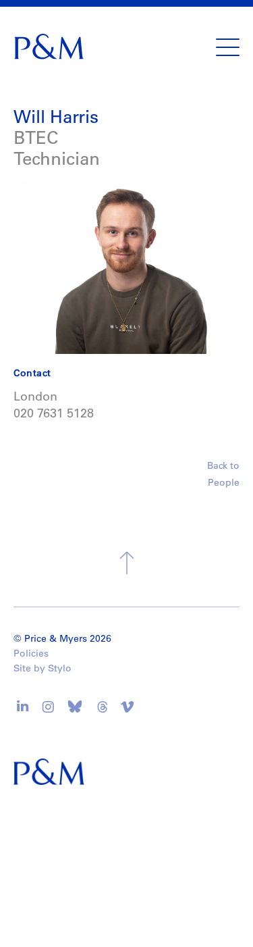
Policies (31, 653)
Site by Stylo (42, 668)
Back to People (223, 473)
